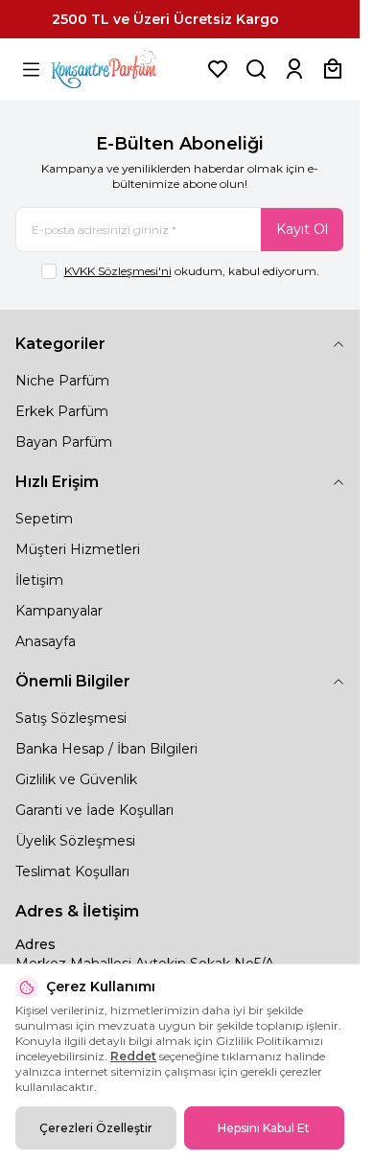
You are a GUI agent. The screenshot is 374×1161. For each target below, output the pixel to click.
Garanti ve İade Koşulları (94, 810)
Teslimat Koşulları (72, 871)
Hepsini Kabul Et (264, 1128)
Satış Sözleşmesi (71, 718)
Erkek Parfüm (61, 411)
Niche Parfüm (62, 380)
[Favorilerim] (217, 69)
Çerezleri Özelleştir (95, 1128)
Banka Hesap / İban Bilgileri (106, 748)
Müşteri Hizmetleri (77, 549)
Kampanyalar (59, 610)
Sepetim (44, 518)
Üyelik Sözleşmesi (75, 840)
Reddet (133, 1056)
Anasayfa (45, 641)
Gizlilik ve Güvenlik (76, 779)
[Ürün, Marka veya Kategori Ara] (256, 69)
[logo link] (125, 69)
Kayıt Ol (302, 229)
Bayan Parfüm (63, 442)
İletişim (39, 580)
